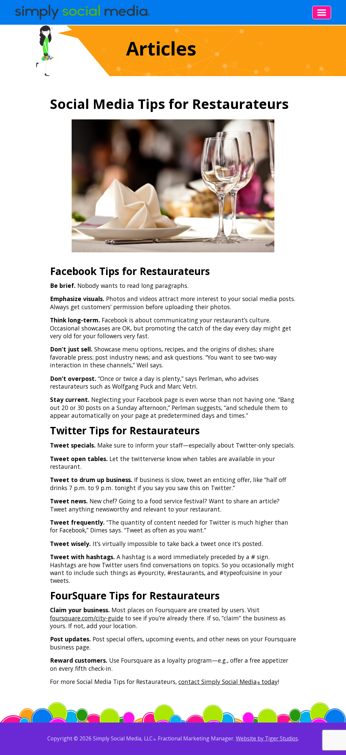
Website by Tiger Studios (267, 738)
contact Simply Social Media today (228, 682)
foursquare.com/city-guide (86, 618)
